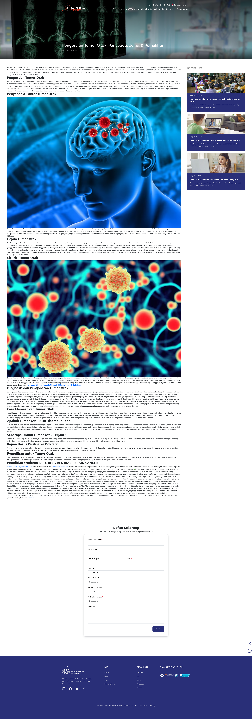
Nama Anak (93, 549)
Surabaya (140, 684)
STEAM (131, 9)
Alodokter (31, 498)
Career (107, 680)
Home (106, 672)
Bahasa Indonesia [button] (180, 5)
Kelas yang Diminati (95, 587)
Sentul (139, 680)
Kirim (158, 629)
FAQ (168, 5)
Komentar (91, 607)
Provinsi (91, 568)
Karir (150, 5)
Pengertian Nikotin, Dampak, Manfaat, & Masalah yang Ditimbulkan (53, 385)
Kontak (162, 5)
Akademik (142, 9)
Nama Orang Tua (95, 540)
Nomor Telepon (94, 559)
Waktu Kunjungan (95, 597)
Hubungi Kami (109, 684)
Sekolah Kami (156, 9)
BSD (138, 676)
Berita (155, 5)
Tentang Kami (119, 9)
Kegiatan (169, 9)
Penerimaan (182, 9)
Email (129, 559)
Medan (139, 688)
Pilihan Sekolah (94, 578)
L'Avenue (140, 672)
